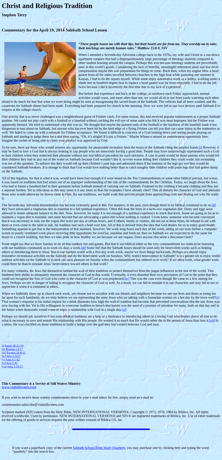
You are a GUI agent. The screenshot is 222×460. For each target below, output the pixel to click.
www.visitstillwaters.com (19, 387)
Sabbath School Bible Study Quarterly (99, 448)
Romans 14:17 (14, 349)
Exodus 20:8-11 (16, 352)
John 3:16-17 (15, 366)
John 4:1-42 (13, 359)
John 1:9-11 (14, 356)
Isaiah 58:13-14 (14, 345)
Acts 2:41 (12, 363)
